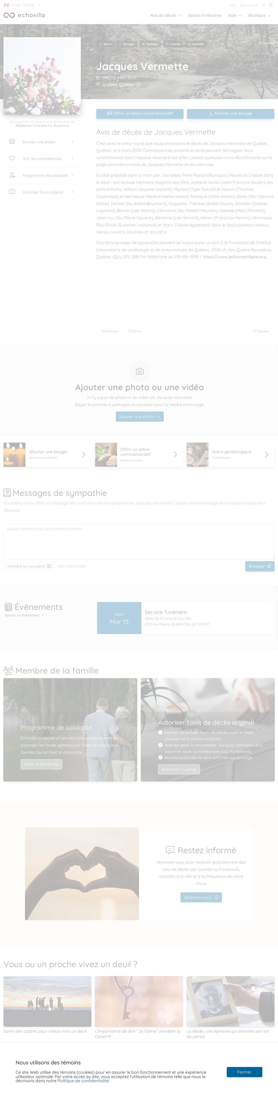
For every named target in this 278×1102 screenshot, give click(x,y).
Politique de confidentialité (83, 1080)
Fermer (244, 1072)
